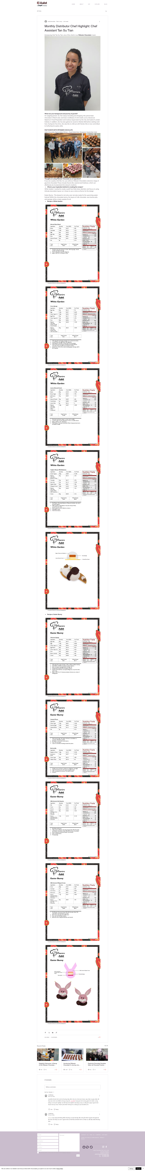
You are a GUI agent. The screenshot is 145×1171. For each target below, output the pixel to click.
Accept (138, 1168)
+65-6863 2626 (105, 1155)
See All (106, 1045)
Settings (131, 1168)
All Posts (39, 11)
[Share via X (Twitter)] (49, 1032)
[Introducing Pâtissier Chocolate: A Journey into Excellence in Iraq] (72, 1055)
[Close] (143, 1168)
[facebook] (106, 1147)
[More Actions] (99, 1096)
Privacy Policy (59, 1168)
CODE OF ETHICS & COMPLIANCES (90, 1137)
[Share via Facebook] (45, 1032)
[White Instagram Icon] (103, 1147)
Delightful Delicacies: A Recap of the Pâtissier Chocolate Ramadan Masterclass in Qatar (48, 1064)
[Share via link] (56, 1032)
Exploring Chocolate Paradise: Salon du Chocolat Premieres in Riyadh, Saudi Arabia (97, 1064)
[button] (106, 11)
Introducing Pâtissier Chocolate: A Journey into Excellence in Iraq (71, 1064)
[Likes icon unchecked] (49, 1109)
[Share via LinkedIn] (52, 1032)
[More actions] (99, 21)
